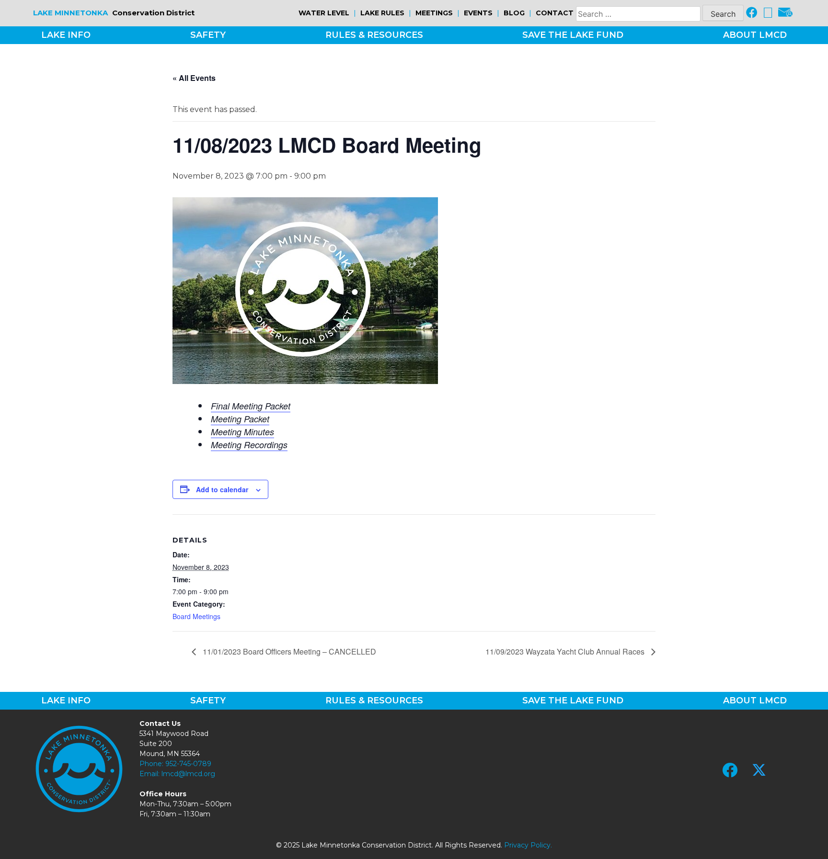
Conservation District (114, 12)
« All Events (194, 77)
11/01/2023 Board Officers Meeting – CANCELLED (288, 651)
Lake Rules (382, 13)
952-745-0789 (188, 763)
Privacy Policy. (528, 845)
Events (478, 13)
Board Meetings (196, 616)
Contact (555, 13)
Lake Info (66, 35)
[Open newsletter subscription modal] (785, 13)
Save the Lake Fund (572, 35)
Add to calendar (222, 489)
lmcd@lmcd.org (188, 773)
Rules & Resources (374, 35)
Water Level (324, 13)
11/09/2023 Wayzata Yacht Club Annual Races (565, 651)
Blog (514, 13)
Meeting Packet (240, 419)
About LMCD (755, 35)
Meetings (434, 13)
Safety (208, 35)
